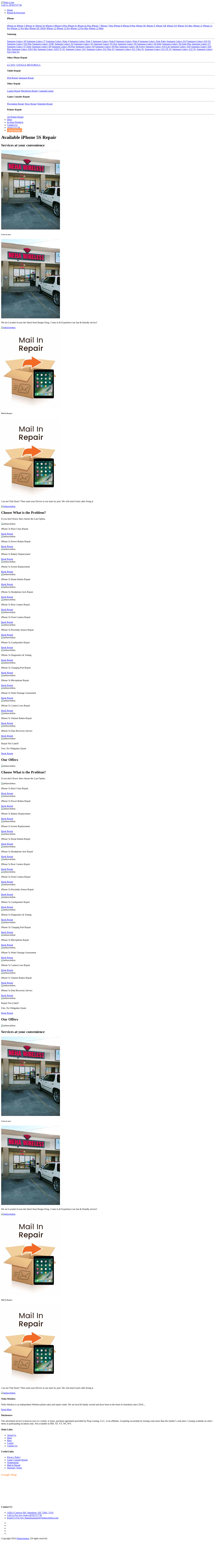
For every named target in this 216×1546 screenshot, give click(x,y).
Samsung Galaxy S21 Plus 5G (101, 49)
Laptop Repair (13, 91)
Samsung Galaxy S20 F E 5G (51, 49)
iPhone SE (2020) (37, 28)
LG (9, 65)
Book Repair (7, 534)
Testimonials (13, 1462)
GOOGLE (21, 65)
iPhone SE (141, 26)
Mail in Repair (13, 1465)
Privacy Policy (14, 1457)
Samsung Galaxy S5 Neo (105, 44)
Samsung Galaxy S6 (127, 44)
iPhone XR (161, 26)
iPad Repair (12, 78)
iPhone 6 (50, 26)
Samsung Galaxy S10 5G (199, 41)
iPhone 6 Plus (60, 26)
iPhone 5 (21, 26)
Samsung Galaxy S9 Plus (107, 46)
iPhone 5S (40, 26)
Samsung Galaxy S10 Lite (157, 46)
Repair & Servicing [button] (16, 12)
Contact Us (12, 125)
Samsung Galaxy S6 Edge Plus (176, 44)
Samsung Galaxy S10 (176, 41)
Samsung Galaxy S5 (83, 44)
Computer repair (45, 91)
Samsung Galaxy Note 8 (104, 41)
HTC (13, 65)
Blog (9, 1440)
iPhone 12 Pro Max (79, 28)
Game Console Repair (17, 1460)
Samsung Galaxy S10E (43, 44)
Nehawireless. (23, 1538)
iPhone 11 (197, 26)
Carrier (10, 1443)
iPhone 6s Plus (84, 26)
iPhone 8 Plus (129, 26)
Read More (6, 1409)
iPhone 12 (51, 28)
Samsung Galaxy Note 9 (127, 41)
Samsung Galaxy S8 (41, 46)
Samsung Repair (26, 78)
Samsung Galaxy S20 (180, 46)
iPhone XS (172, 26)
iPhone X (150, 26)
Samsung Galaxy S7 (201, 44)
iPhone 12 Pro (63, 28)
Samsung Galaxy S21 (76, 49)
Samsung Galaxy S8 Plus (63, 46)
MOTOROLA (34, 65)
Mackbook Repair (29, 91)
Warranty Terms (14, 1468)
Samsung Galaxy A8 (16, 41)
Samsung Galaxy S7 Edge (19, 46)
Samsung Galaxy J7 (36, 41)
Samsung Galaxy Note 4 (57, 41)
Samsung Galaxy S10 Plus (19, 44)
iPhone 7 (96, 26)
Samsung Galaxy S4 (64, 44)
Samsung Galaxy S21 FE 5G (158, 49)
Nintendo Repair (45, 104)
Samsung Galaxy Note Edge (152, 41)
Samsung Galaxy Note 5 (80, 41)
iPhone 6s (72, 26)
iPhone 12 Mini (96, 28)
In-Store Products (15, 122)
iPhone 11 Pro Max (20, 28)
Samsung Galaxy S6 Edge (149, 44)
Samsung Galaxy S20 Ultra (24, 49)
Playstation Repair (15, 104)
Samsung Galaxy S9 (85, 46)
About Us (11, 1435)
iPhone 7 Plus (107, 26)
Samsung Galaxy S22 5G (184, 49)
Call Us (11, 5)
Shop (9, 119)
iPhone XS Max (185, 26)
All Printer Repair (15, 117)
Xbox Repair (31, 104)
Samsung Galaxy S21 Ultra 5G (129, 49)
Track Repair (15, 130)
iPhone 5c (30, 26)
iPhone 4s (11, 26)
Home (10, 10)
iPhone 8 (118, 26)
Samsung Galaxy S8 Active (132, 46)
